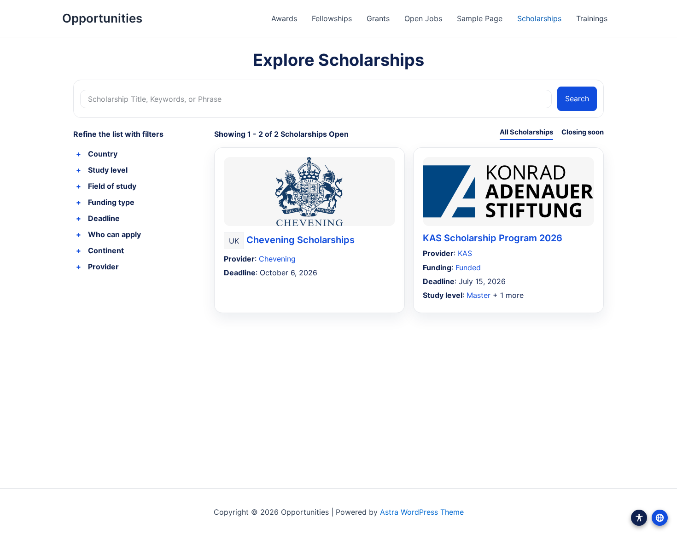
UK (234, 240)
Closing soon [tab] (582, 132)
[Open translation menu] (660, 518)
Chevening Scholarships (300, 239)
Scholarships (539, 18)
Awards (284, 18)
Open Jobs (423, 18)
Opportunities (102, 18)
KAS (465, 253)
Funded (468, 267)
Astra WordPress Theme (422, 512)
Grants (378, 18)
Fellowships (332, 18)
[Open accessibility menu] (639, 518)
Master (478, 295)
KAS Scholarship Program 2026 (492, 238)
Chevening (277, 258)
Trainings (591, 18)
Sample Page (479, 18)
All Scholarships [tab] (526, 132)
